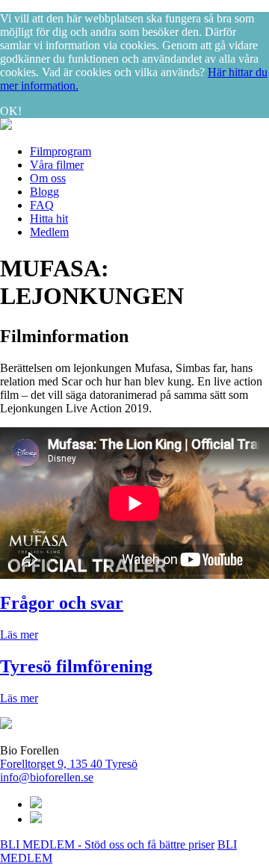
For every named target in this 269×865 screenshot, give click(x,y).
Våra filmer (57, 164)
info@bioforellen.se (46, 777)
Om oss (48, 178)
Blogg (44, 191)
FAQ (42, 205)
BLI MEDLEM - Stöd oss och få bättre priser (107, 844)
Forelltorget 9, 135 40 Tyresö (68, 763)
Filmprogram (60, 151)
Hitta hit (49, 218)
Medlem (49, 232)
